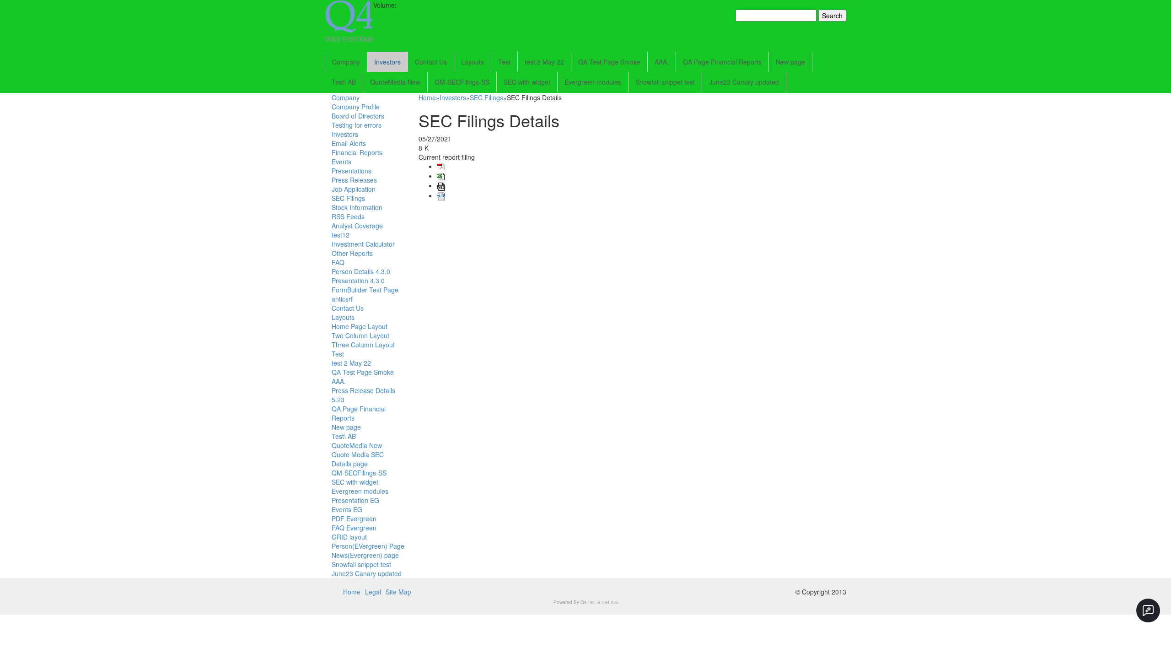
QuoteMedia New (395, 81)
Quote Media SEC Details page (358, 459)
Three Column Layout (363, 344)
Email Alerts (349, 143)
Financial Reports (357, 152)
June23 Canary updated (744, 81)
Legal (373, 591)
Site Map (398, 591)
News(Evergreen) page (365, 555)
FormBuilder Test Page (365, 289)
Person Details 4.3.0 (361, 271)
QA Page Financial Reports (722, 61)
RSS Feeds (348, 216)
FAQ (338, 262)
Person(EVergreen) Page (368, 546)
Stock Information (357, 207)
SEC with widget (527, 81)
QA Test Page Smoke (609, 61)
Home (427, 97)
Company (346, 61)
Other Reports (352, 253)
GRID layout (349, 536)
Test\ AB (344, 81)
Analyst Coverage (357, 225)
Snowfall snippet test (665, 81)
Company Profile (356, 106)
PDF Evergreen (354, 518)
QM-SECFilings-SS (462, 81)
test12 (340, 234)
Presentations (351, 170)
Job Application (354, 189)
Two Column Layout (360, 335)
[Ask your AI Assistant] (1148, 610)
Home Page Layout (359, 326)
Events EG (347, 509)
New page (790, 61)
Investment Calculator (363, 243)
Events (341, 161)
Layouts (472, 61)
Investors (387, 61)
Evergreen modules (592, 81)
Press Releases (354, 179)
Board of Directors (358, 115)
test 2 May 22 (544, 61)
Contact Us (431, 61)
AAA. (662, 61)
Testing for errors (356, 125)
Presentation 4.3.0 (358, 280)
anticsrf (342, 298)
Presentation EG (355, 500)
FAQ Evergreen (354, 527)
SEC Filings (348, 198)
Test (504, 61)
